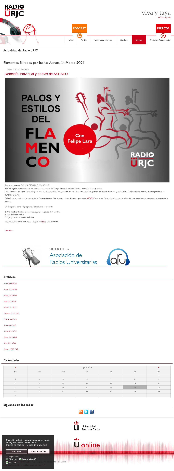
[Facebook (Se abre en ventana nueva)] (92, 411)
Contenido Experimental (160, 40)
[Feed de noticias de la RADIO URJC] (81, 411)
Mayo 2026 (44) (10, 295)
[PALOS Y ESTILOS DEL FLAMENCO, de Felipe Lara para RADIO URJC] (87, 129)
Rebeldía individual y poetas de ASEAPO (36, 74)
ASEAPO (90, 198)
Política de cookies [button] (15, 445)
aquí (43, 221)
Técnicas (13, 459)
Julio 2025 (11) (10, 325)
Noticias (139, 40)
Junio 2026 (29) (10, 289)
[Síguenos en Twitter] (87, 411)
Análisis (12, 463)
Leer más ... (9, 230)
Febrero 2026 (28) (11, 313)
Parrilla (84, 40)
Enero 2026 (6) (10, 319)
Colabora (124, 40)
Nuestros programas (103, 40)
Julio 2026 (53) (10, 283)
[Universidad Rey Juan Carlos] (87, 426)
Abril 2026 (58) (10, 301)
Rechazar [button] (16, 451)
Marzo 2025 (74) (11, 349)
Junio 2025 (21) (10, 331)
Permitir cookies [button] (38, 451)
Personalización (29, 459)
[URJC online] (87, 443)
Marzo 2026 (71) (11, 307)
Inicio (71, 40)
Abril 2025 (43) (10, 343)
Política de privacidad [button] (36, 445)
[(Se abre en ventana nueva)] (85, 256)
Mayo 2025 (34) (10, 337)
